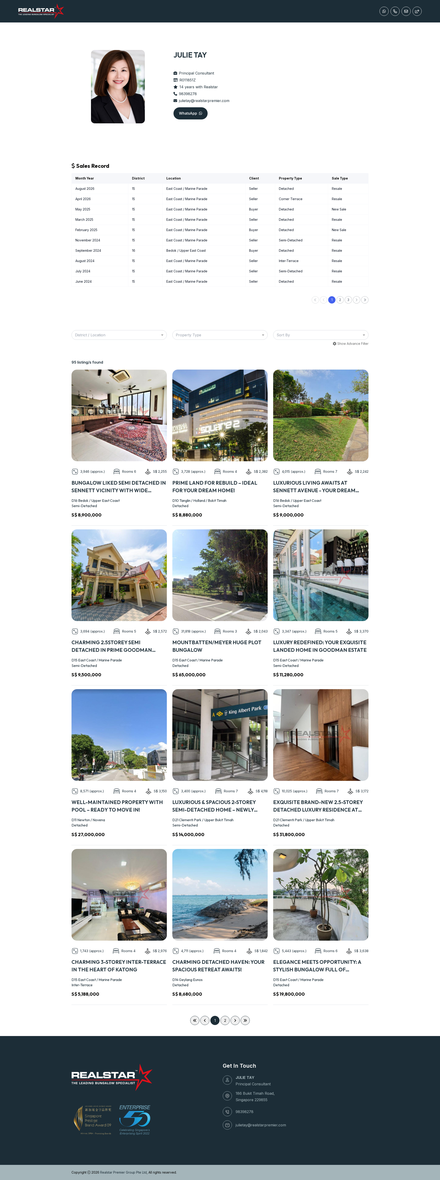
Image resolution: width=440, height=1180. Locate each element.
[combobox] (119, 335)
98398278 (188, 93)
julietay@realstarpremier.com (204, 100)
